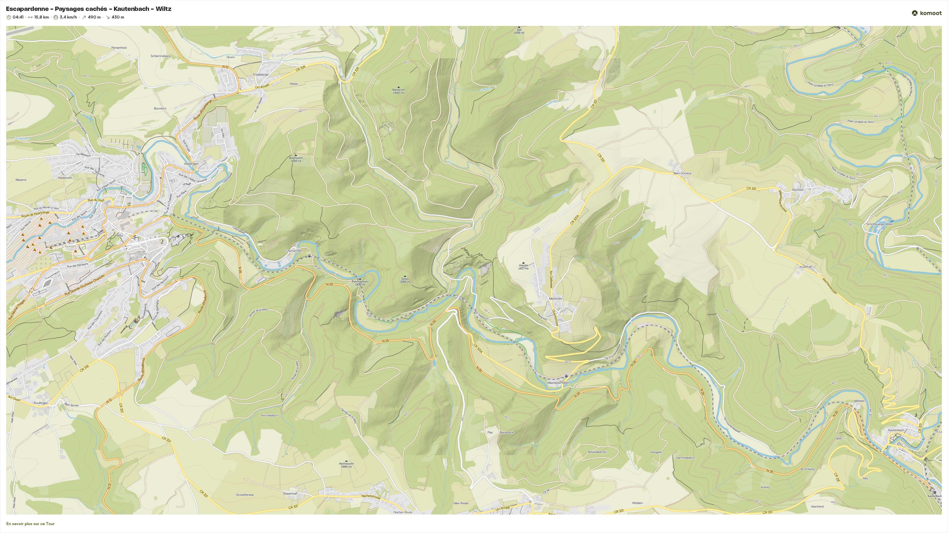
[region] (474, 270)
